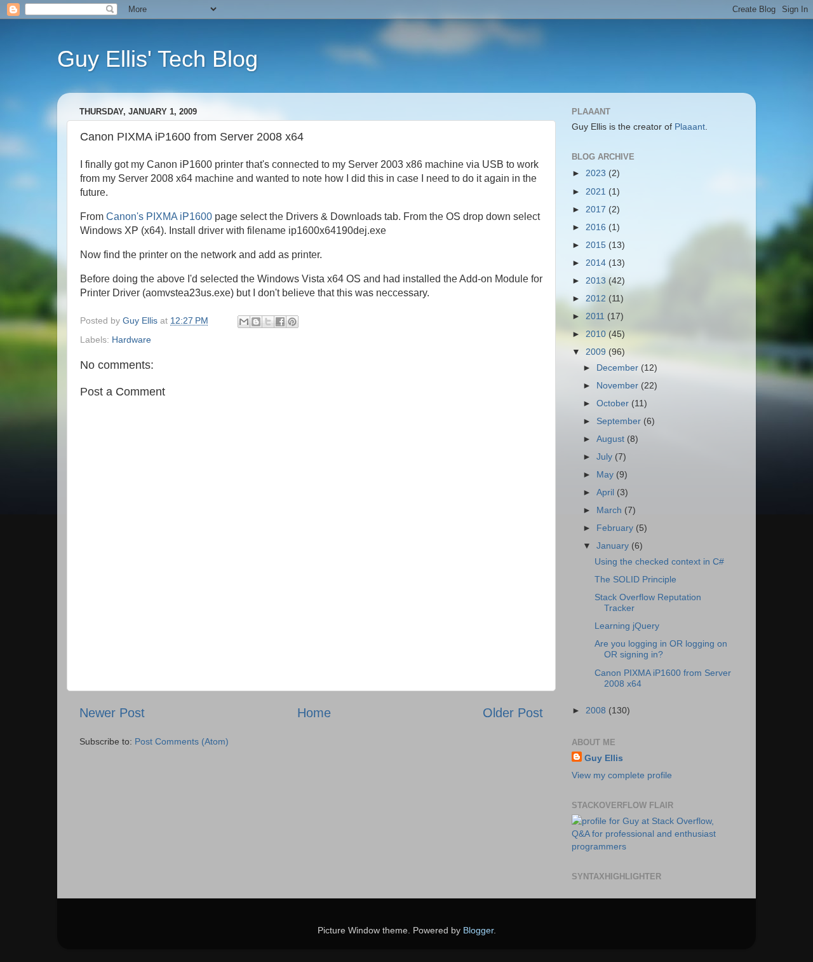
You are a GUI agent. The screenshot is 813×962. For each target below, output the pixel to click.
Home (314, 713)
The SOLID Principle (635, 579)
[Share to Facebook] (280, 321)
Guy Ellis (603, 758)
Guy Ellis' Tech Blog (157, 59)
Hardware (131, 339)
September (619, 421)
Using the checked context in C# (659, 561)
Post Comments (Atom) (182, 741)
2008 (597, 710)
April (606, 492)
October (613, 403)
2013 (597, 280)
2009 (597, 352)
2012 (597, 298)
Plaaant (690, 126)
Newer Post (112, 713)
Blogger (478, 930)
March (610, 510)
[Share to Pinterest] (292, 321)
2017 (597, 209)
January (613, 545)
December (618, 367)
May (606, 474)
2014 (597, 263)
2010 (597, 334)
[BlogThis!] (256, 321)
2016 (597, 227)
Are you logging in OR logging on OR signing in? (661, 648)
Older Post (513, 713)
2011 (596, 316)
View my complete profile (622, 775)
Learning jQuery (627, 626)
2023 (597, 173)
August (611, 439)
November (618, 385)
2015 (597, 245)
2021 (597, 191)
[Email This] (244, 321)
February (616, 528)
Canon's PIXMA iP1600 (159, 216)
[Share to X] (268, 321)
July (605, 456)
